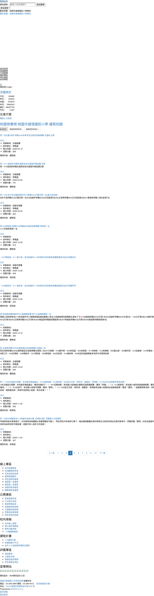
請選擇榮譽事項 (16, 129)
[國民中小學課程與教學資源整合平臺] (25, 570)
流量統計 (6, 92)
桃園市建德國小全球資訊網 (11, 580)
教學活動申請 (10, 528)
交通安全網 (9, 556)
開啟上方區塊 (6, 118)
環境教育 (9, 553)
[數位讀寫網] (18, 570)
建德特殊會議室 (11, 487)
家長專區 (4, 79)
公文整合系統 (10, 501)
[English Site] (1, 84)
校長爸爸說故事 (11, 473)
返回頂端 (4, 591)
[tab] (77, 71)
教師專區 (4, 75)
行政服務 (4, 73)
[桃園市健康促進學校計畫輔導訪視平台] (27, 570)
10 (95, 453)
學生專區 (4, 77)
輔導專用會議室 (11, 490)
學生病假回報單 (11, 479)
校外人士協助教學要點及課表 (17, 545)
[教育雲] (20, 570)
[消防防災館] (11, 570)
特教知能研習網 (11, 512)
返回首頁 (4, 68)
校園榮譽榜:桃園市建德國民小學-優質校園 (31, 124)
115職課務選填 (11, 531)
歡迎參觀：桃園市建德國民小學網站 (15, 13)
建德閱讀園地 (10, 476)
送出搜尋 (40, 4)
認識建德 (4, 70)
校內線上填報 (10, 523)
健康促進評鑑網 (11, 559)
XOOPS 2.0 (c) (17, 589)
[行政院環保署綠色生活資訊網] (8, 570)
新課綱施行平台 (11, 542)
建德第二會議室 (11, 484)
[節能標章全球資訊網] (13, 570)
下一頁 (102, 453)
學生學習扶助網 (11, 515)
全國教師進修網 (11, 509)
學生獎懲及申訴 (11, 562)
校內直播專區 (10, 468)
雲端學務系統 (10, 504)
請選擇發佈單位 (32, 129)
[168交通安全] (1, 570)
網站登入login (6, 87)
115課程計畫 (10, 539)
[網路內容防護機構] (6, 570)
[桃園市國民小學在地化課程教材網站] (3, 570)
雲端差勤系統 (10, 498)
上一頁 (52, 453)
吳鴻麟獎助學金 (11, 470)
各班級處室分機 (42, 583)
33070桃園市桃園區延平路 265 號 (20, 586)
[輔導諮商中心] (23, 570)
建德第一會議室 (11, 481)
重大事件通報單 (11, 526)
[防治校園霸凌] (15, 570)
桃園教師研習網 (11, 506)
